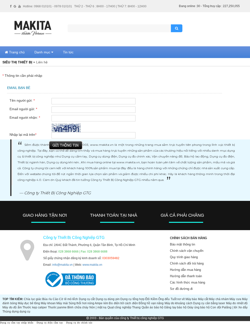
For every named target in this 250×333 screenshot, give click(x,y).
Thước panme (57, 307)
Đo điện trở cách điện (123, 303)
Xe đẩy (243, 307)
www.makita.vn (92, 264)
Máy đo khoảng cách (178, 303)
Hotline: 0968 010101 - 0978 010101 (47, 6)
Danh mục (42, 52)
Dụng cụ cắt (87, 299)
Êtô (147, 299)
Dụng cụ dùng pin (108, 299)
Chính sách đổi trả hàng (187, 263)
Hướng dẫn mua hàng (185, 270)
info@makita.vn (62, 264)
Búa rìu (47, 299)
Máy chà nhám (219, 299)
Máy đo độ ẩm (11, 307)
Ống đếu (164, 299)
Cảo (55, 299)
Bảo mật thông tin (182, 244)
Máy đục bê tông (29, 303)
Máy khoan (48, 303)
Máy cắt (203, 299)
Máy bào (191, 299)
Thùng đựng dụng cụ (16, 311)
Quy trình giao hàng (184, 257)
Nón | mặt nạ (97, 307)
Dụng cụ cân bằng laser (209, 303)
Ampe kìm (101, 303)
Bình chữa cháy (77, 307)
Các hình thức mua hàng (187, 282)
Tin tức (68, 52)
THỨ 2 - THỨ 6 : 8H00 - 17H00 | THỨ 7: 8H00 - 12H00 (110, 6)
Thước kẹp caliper (34, 307)
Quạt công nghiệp (119, 307)
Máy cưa (235, 299)
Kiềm (154, 299)
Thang (136, 307)
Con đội (215, 307)
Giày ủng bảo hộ (198, 307)
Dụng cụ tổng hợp (132, 299)
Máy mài (62, 303)
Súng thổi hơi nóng (81, 303)
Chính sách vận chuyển (186, 251)
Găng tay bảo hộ (175, 307)
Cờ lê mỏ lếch (68, 299)
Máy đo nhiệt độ (237, 303)
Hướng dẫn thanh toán (186, 276)
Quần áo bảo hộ (152, 307)
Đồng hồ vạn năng (151, 303)
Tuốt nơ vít (178, 299)
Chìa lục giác (33, 299)
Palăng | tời (229, 307)
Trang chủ (16, 52)
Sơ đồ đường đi (181, 289)
